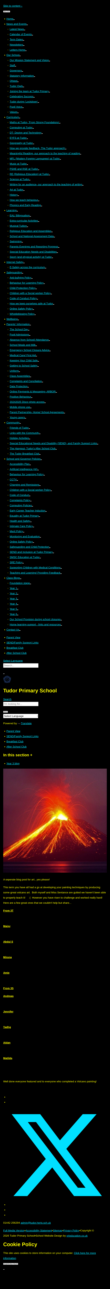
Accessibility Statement (38, 1230)
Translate (26, 723)
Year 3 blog (12, 763)
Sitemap (57, 1230)
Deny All (15, 1263)
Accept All (6, 1263)
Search (5, 711)
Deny (11, 1263)
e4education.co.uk (77, 1235)
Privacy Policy (71, 1230)
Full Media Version (14, 1230)
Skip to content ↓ (12, 5)
